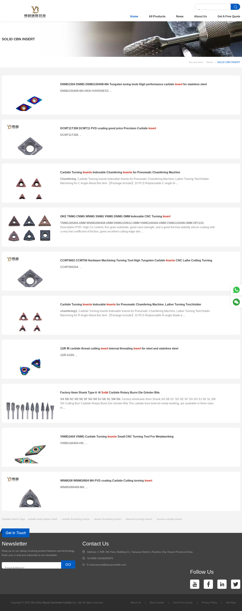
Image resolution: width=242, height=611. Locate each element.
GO (68, 564)
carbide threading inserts (75, 519)
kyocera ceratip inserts (169, 519)
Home (134, 16)
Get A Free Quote (229, 16)
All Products (157, 16)
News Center (157, 602)
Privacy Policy (209, 602)
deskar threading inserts (107, 519)
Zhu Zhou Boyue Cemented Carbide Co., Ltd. (56, 602)
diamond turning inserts (139, 519)
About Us (200, 16)
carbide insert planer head (42, 519)
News (180, 16)
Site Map (231, 602)
